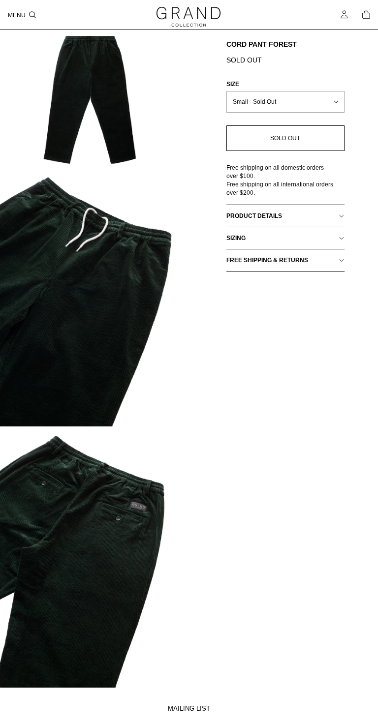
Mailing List (189, 708)
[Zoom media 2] (88, 300)
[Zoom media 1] (88, 99)
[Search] (32, 15)
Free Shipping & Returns (267, 260)
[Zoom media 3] (88, 560)
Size (232, 84)
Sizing (236, 238)
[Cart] (366, 15)
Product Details (254, 215)
